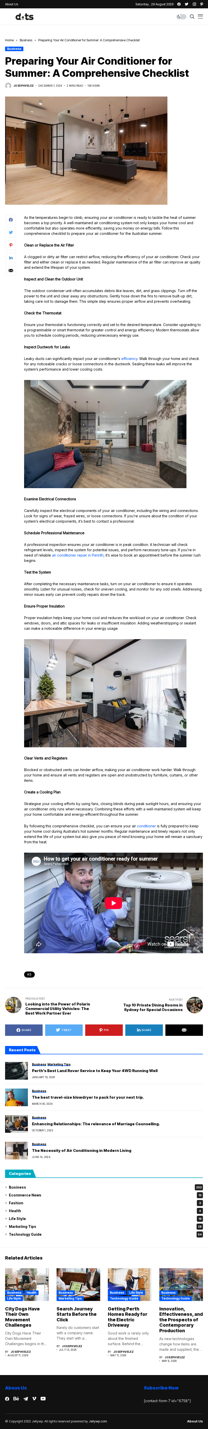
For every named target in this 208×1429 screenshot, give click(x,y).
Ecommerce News (105, 1195)
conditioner (146, 826)
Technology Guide (105, 1234)
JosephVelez (23, 85)
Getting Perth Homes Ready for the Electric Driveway (127, 1317)
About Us (195, 1421)
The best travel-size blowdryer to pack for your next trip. (88, 1097)
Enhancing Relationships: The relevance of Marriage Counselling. (96, 1124)
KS (29, 974)
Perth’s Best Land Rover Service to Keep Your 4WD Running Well (95, 1071)
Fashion (105, 1203)
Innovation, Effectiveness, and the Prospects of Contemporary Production (181, 1319)
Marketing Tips (105, 1226)
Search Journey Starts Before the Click (77, 1314)
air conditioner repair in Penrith (77, 555)
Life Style (105, 1218)
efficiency (129, 358)
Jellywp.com (98, 1421)
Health (105, 1211)
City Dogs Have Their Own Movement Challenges (22, 1317)
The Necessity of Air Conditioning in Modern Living (81, 1150)
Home (9, 40)
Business (26, 40)
